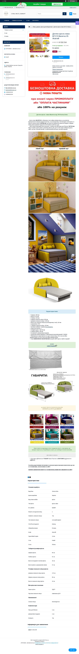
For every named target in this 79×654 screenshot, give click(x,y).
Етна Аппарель (49, 327)
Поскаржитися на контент (40, 642)
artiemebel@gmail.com (11, 90)
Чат (74, 650)
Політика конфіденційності (52, 642)
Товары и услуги (17, 20)
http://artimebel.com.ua (11, 87)
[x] (30, 477)
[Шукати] (64, 13)
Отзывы (6, 36)
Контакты (35, 20)
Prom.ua (47, 640)
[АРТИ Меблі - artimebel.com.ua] (6, 16)
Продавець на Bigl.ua (39, 641)
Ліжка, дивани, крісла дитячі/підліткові (42, 26)
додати (52, 344)
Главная (6, 20)
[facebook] (28, 477)
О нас (28, 20)
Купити (61, 57)
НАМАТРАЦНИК (51, 346)
